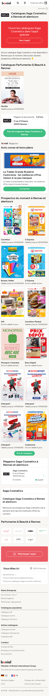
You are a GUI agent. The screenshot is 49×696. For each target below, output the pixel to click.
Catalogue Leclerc (8, 616)
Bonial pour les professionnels (12, 650)
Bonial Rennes (8, 575)
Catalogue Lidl (6, 612)
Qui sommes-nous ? (9, 595)
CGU (3, 684)
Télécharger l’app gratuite (11, 602)
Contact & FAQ (7, 647)
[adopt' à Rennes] (6, 531)
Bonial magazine (7, 598)
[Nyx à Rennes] (18, 539)
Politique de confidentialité (34, 680)
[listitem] (12, 90)
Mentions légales (7, 680)
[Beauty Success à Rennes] (18, 531)
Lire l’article (24, 189)
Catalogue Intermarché (10, 633)
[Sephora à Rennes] (30, 539)
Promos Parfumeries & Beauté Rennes (18, 578)
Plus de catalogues (24, 453)
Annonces (41, 8)
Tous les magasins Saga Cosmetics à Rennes (24, 133)
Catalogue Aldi (6, 637)
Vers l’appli (24, 40)
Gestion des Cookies (32, 684)
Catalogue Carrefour (9, 619)
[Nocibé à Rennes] (6, 539)
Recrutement (6, 654)
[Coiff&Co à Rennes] (30, 531)
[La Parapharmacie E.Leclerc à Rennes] (42, 531)
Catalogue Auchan (8, 629)
